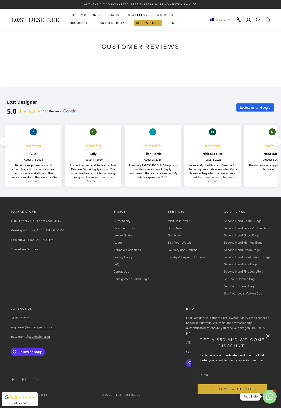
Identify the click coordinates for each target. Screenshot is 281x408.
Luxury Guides (123, 235)
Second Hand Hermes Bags (243, 243)
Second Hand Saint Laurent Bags (247, 257)
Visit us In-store (179, 221)
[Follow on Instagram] (24, 379)
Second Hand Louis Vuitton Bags (247, 228)
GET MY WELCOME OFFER (232, 389)
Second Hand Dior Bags (240, 264)
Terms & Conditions (127, 250)
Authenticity (112, 23)
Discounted (80, 23)
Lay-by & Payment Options (186, 257)
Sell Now (174, 235)
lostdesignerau (39, 337)
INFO (175, 23)
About (117, 243)
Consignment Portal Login (131, 279)
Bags (114, 15)
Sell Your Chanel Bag (239, 286)
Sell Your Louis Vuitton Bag (243, 293)
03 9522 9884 (20, 318)
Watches (165, 15)
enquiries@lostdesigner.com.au (32, 327)
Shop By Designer (85, 15)
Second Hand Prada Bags (242, 250)
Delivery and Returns (182, 250)
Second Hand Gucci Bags (241, 235)
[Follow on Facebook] (13, 379)
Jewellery (138, 15)
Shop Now (175, 228)
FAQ (116, 264)
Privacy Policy (122, 257)
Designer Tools (124, 228)
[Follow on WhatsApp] (35, 379)
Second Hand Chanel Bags (242, 221)
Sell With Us (148, 23)
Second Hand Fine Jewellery (243, 272)
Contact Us (121, 272)
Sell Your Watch (179, 243)
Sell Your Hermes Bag (239, 279)
